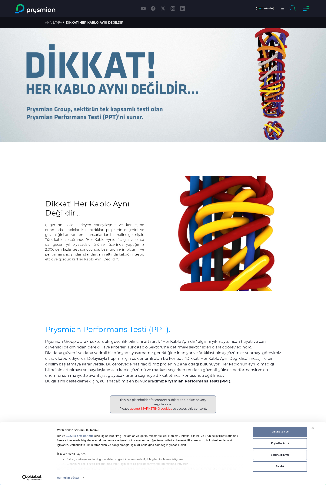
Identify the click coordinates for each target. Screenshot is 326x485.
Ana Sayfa (53, 22)
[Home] (50, 9)
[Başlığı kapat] (312, 428)
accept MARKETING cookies (151, 408)
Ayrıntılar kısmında (70, 469)
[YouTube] (143, 8)
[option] (163, 85)
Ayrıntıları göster (68, 477)
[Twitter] (163, 8)
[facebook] (153, 8)
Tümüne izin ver (279, 431)
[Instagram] (172, 8)
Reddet (280, 466)
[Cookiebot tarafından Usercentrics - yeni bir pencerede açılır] (31, 477)
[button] (265, 9)
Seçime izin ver (280, 454)
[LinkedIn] (182, 8)
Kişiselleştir (278, 443)
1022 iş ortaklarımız (80, 435)
